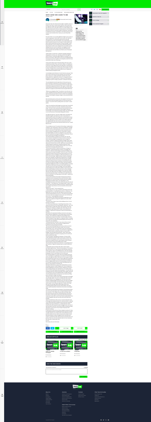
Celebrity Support (48, 398)
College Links (97, 395)
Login (85, 367)
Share (47, 326)
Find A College (96, 20)
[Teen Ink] (53, 3)
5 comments (63, 355)
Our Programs (48, 396)
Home (47, 12)
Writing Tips (64, 412)
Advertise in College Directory (66, 396)
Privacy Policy (48, 402)
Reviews (2, 203)
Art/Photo (2, 248)
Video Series (97, 399)
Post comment (83, 376)
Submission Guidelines (65, 409)
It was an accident (65, 351)
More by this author (53, 20)
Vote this (81, 328)
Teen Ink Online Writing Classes (100, 396)
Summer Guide (2, 343)
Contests (2, 293)
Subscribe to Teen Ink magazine (67, 415)
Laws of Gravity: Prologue (50, 352)
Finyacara (77, 351)
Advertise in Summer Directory (67, 398)
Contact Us (47, 395)
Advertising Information (66, 395)
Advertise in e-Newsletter (66, 401)
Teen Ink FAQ (48, 401)
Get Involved (64, 413)
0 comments (77, 355)
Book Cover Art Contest (82, 395)
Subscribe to (100, 13)
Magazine (2, 23)
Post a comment (52, 331)
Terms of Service (48, 403)
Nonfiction (2, 158)
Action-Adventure (58, 12)
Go (79, 9)
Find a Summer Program (98, 23)
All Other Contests (81, 396)
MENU (48, 9)
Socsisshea (53, 19)
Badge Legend (97, 401)
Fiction (2, 113)
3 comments (49, 356)
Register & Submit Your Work (66, 406)
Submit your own (80, 331)
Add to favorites (66, 331)
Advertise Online (64, 399)
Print (47, 324)
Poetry (2, 68)
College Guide (2, 396)
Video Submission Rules (66, 410)
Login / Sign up (105, 9)
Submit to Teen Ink (97, 16)
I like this (67, 328)
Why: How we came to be (69, 12)
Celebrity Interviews (49, 399)
